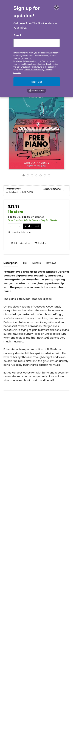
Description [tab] (11, 263)
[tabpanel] (36, 330)
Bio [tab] (25, 263)
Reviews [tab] (51, 263)
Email (17, 35)
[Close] (56, 7)
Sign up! (36, 82)
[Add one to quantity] (20, 226)
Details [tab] (36, 263)
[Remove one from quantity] (10, 226)
